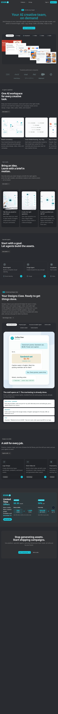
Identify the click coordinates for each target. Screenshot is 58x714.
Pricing (30, 2)
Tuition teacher (34, 327)
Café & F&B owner (11, 324)
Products (23, 2)
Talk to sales (36, 552)
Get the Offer (7, 519)
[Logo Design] (22, 477)
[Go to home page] (5, 2)
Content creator (24, 327)
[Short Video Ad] (45, 477)
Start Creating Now (28, 28)
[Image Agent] (44, 276)
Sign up (52, 2)
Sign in (47, 2)
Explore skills (5, 453)
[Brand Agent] (21, 276)
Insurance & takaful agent (35, 324)
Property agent (22, 324)
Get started (5, 111)
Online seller (48, 324)
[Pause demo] (29, 51)
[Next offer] (53, 507)
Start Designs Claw (7, 317)
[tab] (10, 35)
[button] (29, 10)
